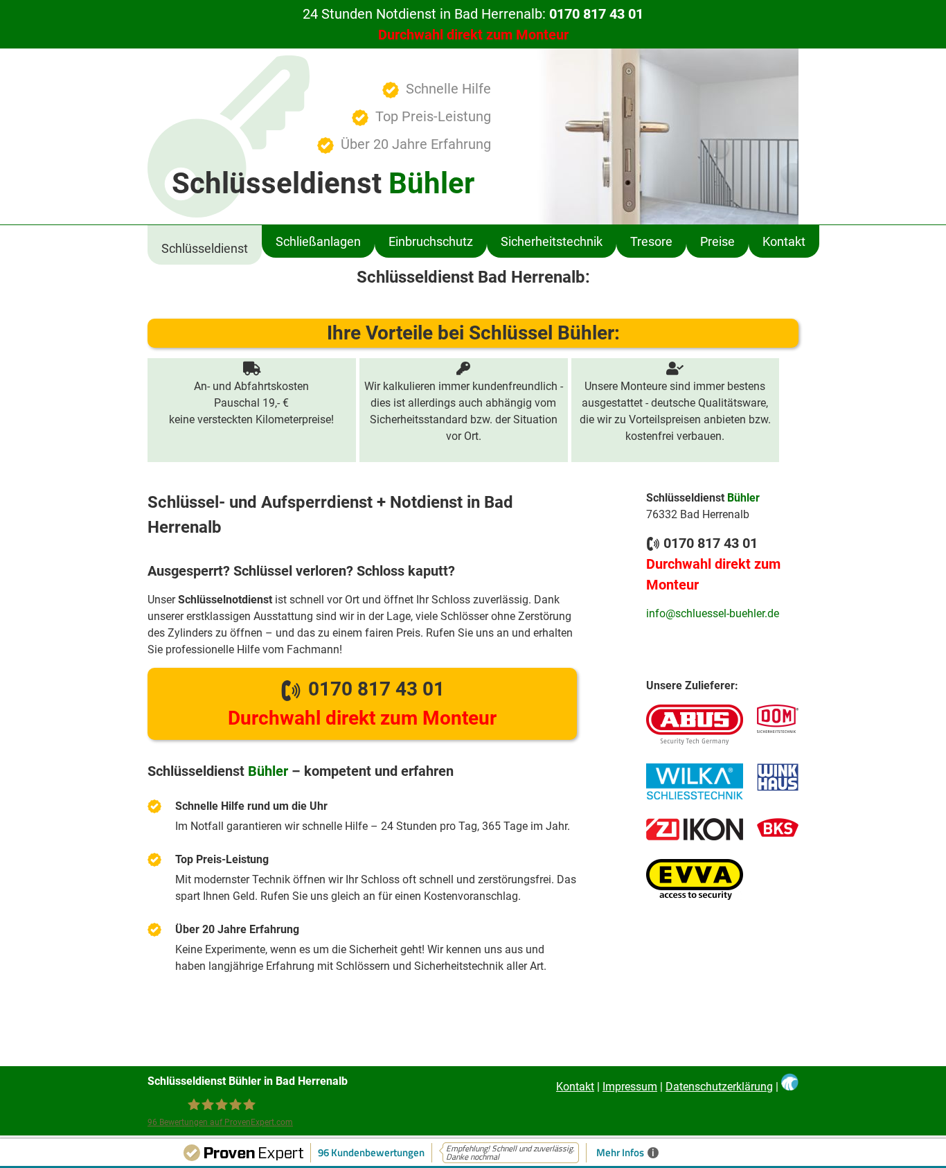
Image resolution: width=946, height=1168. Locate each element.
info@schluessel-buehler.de (712, 613)
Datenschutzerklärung (719, 1086)
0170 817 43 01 (362, 703)
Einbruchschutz (431, 241)
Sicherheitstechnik (552, 241)
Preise (717, 241)
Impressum (630, 1086)
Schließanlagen (318, 241)
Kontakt (783, 241)
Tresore (651, 241)
